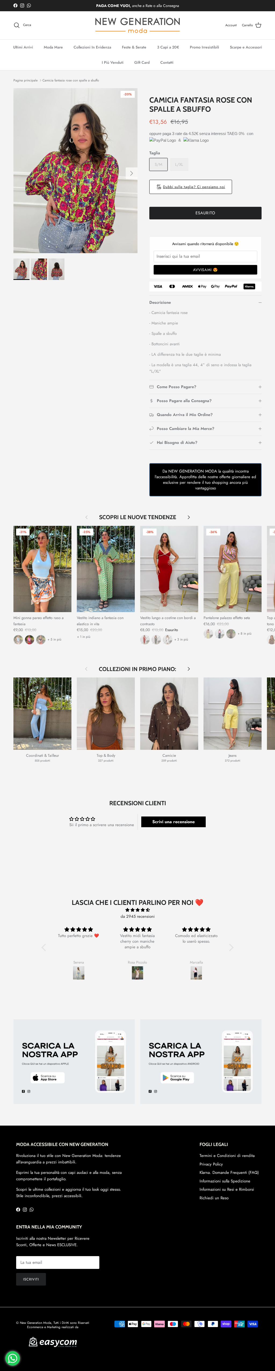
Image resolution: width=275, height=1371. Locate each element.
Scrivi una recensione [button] (173, 822)
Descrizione (160, 302)
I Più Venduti (113, 62)
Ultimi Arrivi (23, 47)
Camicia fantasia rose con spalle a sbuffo (70, 80)
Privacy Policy (211, 1164)
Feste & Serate (134, 47)
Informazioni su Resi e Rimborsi (227, 1189)
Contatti (166, 62)
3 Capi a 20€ (168, 47)
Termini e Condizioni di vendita (227, 1156)
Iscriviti (31, 1279)
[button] (45, 947)
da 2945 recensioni (138, 916)
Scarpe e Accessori (246, 47)
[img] (137, 910)
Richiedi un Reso (214, 1198)
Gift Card (142, 62)
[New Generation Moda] (137, 25)
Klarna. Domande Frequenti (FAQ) (229, 1172)
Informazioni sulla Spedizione (225, 1181)
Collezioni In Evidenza (92, 47)
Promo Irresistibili (204, 47)
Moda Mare (53, 47)
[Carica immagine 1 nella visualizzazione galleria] (75, 170)
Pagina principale (25, 80)
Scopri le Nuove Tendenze (137, 517)
